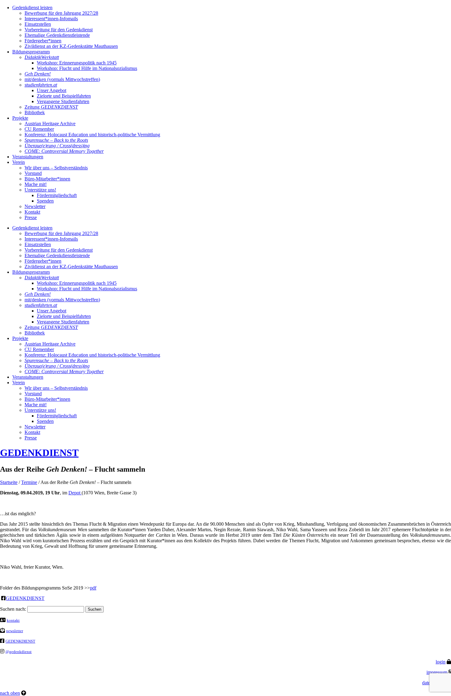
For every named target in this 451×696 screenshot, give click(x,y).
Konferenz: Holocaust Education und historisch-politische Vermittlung (92, 134)
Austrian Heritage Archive (50, 123)
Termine (29, 482)
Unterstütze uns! (40, 189)
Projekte (20, 118)
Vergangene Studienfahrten (63, 101)
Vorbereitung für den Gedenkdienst (59, 29)
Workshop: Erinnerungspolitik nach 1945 (77, 62)
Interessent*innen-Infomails (51, 18)
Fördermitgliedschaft (57, 195)
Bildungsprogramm (31, 51)
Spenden (45, 200)
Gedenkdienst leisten (32, 7)
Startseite (8, 482)
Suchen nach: (13, 609)
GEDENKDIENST (39, 452)
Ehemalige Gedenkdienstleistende (57, 35)
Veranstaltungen (27, 156)
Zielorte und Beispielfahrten (64, 96)
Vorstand (33, 173)
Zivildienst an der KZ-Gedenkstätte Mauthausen (71, 46)
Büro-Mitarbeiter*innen (47, 178)
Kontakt (32, 212)
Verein (18, 162)
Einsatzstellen (38, 24)
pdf (93, 587)
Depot (75, 492)
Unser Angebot (51, 90)
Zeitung (51, 107)
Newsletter (35, 206)
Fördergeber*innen (43, 40)
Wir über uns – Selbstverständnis (56, 167)
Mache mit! (36, 184)
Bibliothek (35, 112)
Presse (31, 217)
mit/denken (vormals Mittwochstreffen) (62, 79)
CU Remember (39, 129)
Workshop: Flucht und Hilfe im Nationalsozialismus (87, 68)
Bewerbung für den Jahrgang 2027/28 (61, 13)
